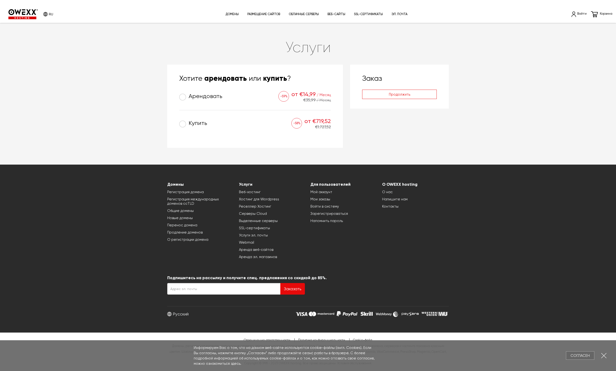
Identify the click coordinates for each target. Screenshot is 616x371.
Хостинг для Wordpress (259, 199)
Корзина (606, 13)
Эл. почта (399, 14)
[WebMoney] (387, 313)
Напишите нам (395, 199)
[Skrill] (366, 313)
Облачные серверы (304, 14)
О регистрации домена (187, 239)
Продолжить (399, 94)
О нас (387, 192)
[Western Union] (435, 313)
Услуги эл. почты (253, 235)
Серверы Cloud (253, 213)
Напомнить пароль (326, 221)
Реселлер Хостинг (255, 206)
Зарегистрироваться (329, 213)
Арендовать (204, 96)
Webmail (246, 242)
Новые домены (180, 218)
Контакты (390, 206)
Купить (197, 123)
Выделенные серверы (258, 221)
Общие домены (180, 211)
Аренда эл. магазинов (258, 257)
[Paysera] (410, 313)
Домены (232, 14)
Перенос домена (182, 225)
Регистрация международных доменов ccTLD (193, 201)
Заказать (292, 288)
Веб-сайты (336, 14)
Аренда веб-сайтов (256, 249)
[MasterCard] (321, 313)
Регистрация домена (185, 192)
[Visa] (302, 313)
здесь (235, 363)
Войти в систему (324, 206)
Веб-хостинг (250, 192)
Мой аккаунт (321, 192)
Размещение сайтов (263, 14)
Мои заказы (320, 199)
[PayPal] (347, 313)
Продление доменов (185, 232)
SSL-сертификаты (368, 14)
